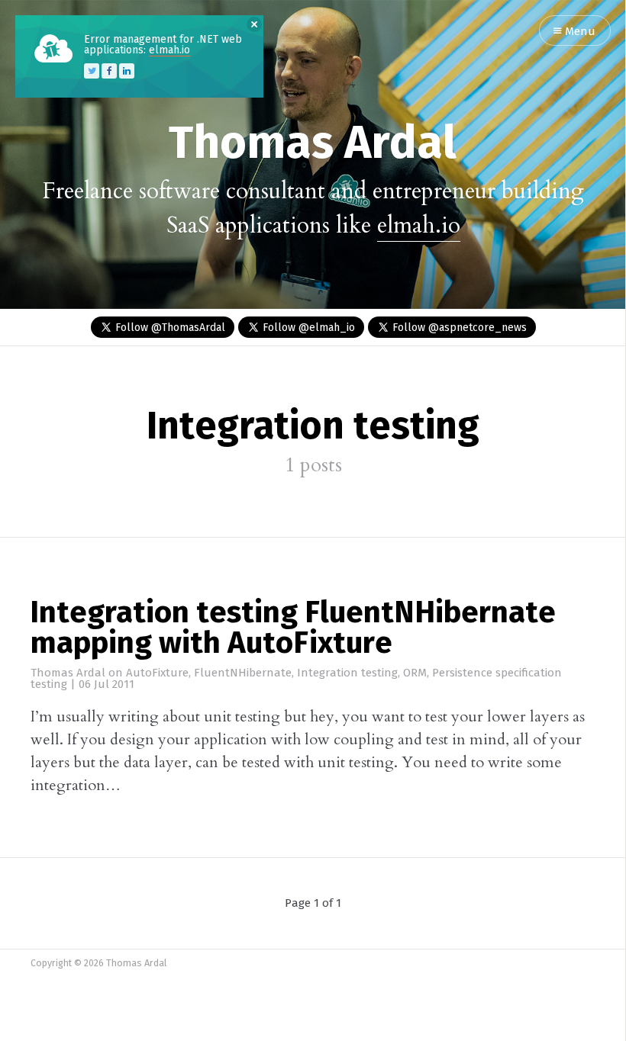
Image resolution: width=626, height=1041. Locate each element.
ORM (415, 673)
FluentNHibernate (243, 673)
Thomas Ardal (313, 145)
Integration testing (347, 673)
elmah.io (418, 225)
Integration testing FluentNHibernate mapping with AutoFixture (293, 629)
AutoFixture (157, 673)
